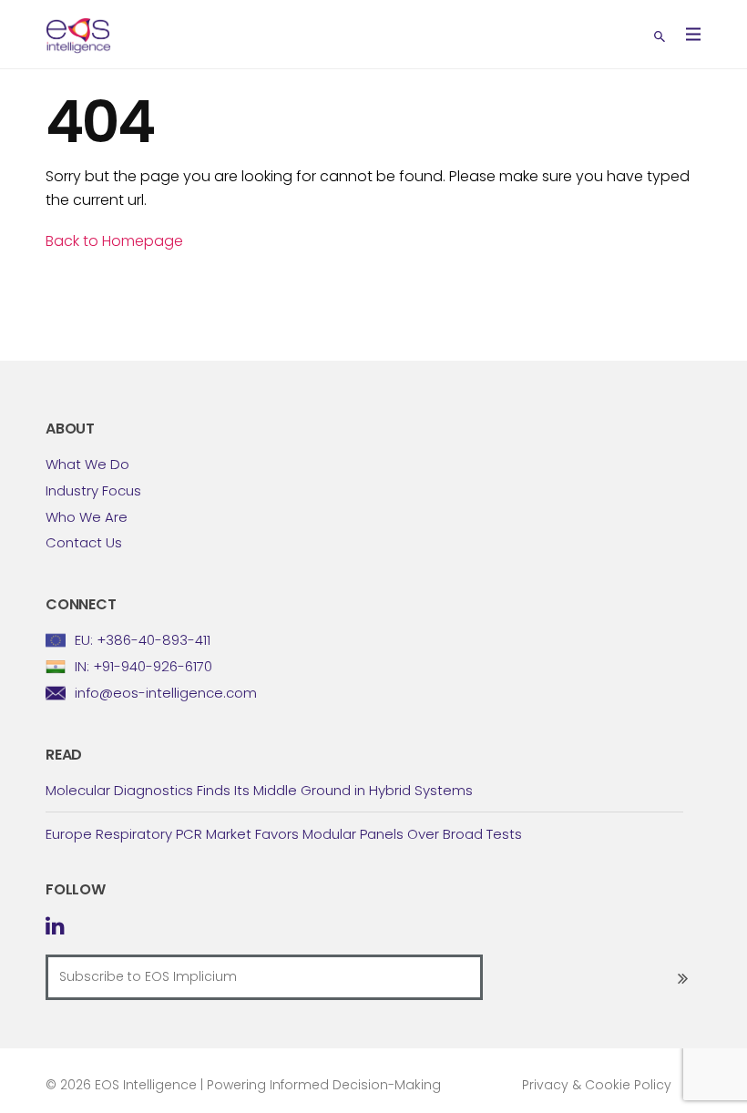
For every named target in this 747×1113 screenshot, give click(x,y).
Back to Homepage (114, 240)
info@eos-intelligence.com (166, 692)
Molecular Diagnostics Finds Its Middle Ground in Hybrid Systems (259, 790)
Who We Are (87, 516)
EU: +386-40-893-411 (142, 639)
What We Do (87, 464)
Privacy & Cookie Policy (596, 1085)
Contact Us (84, 542)
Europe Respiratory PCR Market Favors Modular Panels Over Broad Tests (284, 833)
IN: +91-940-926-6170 (143, 666)
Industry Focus (93, 490)
